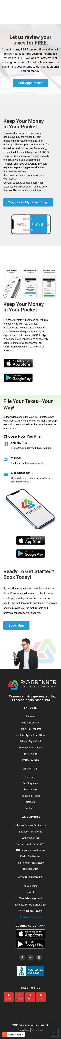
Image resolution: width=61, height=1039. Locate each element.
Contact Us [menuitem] (30, 808)
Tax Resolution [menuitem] (30, 868)
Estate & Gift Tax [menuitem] (30, 837)
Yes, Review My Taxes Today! (28, 202)
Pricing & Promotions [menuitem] (30, 747)
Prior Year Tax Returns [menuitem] (30, 910)
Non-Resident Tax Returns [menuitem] (31, 862)
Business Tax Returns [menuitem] (30, 831)
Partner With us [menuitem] (30, 760)
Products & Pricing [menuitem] (30, 795)
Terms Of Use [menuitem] (37, 1030)
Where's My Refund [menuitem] (30, 741)
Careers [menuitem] (30, 802)
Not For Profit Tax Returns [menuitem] (30, 844)
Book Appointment (30, 83)
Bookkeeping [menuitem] (30, 886)
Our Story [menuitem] (30, 777)
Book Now (16, 625)
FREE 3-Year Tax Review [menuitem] (31, 917)
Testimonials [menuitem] (30, 753)
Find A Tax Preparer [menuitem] (30, 729)
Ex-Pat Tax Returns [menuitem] (30, 856)
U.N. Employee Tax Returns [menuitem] (30, 850)
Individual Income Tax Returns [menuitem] (30, 825)
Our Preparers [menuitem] (30, 783)
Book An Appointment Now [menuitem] (30, 735)
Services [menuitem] (30, 716)
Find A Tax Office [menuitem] (30, 722)
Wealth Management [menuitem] (30, 898)
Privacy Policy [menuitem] (23, 1030)
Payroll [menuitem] (30, 892)
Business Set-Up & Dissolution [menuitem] (30, 904)
